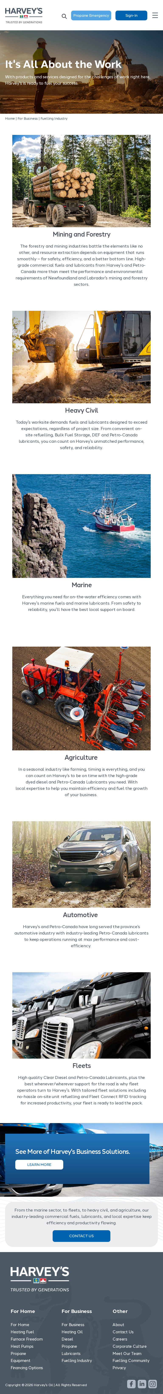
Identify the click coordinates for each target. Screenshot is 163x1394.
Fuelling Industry (77, 1360)
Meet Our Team (127, 1353)
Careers (119, 1339)
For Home (20, 1324)
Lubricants (71, 1353)
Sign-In (131, 15)
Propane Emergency (91, 15)
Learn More (39, 1164)
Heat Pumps (22, 1346)
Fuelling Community (130, 1360)
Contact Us (81, 1236)
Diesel (67, 1339)
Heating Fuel (22, 1332)
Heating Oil (72, 1332)
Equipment (20, 1360)
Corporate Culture (129, 1346)
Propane (18, 1353)
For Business (73, 1324)
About (118, 1324)
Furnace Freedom (27, 1339)
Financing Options (27, 1367)
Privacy (119, 1367)
